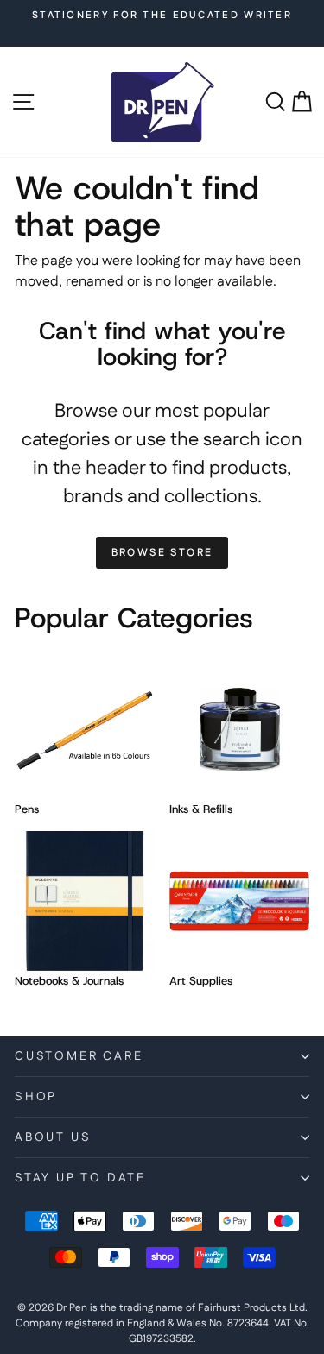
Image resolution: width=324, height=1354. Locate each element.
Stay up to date (80, 1178)
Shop (36, 1096)
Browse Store (162, 552)
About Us (53, 1137)
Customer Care (79, 1056)
